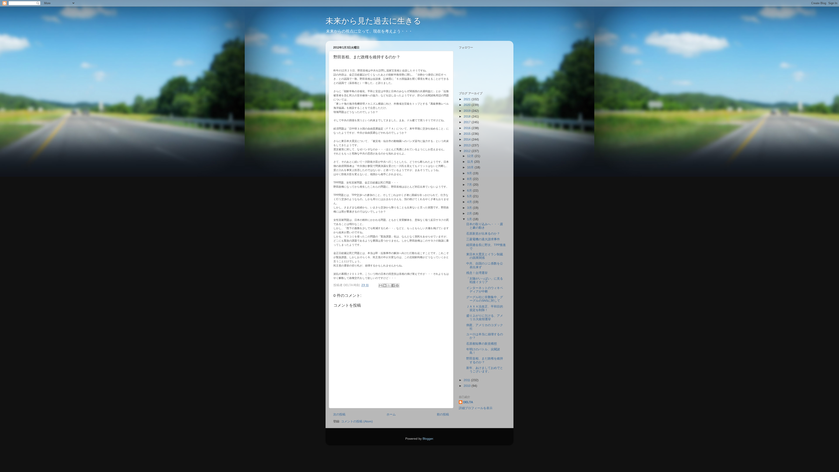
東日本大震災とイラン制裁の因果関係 (484, 256)
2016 (468, 128)
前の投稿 (443, 414)
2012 (468, 151)
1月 (470, 219)
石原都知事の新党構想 (481, 343)
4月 (470, 202)
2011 (467, 380)
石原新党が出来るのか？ (483, 233)
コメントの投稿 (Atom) (357, 421)
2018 (468, 116)
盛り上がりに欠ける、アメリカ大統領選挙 (484, 317)
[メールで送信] (380, 285)
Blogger (428, 438)
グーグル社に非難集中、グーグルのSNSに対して (484, 299)
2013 (468, 145)
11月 (470, 161)
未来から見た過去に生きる (373, 20)
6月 (470, 190)
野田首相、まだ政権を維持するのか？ (484, 360)
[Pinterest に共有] (397, 285)
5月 (470, 196)
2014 (468, 139)
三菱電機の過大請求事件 (483, 239)
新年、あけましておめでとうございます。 (484, 369)
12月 (471, 156)
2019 (468, 110)
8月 (470, 179)
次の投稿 (339, 414)
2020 (468, 105)
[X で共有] (389, 285)
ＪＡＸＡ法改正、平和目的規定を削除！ (484, 308)
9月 (470, 173)
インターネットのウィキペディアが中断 (484, 289)
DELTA (468, 402)
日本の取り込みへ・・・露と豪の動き (484, 226)
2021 (468, 99)
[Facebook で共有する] (393, 285)
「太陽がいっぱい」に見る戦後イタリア (484, 280)
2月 (470, 213)
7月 (470, 184)
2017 (468, 122)
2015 (468, 133)
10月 (471, 167)
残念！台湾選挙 (477, 273)
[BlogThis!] (385, 285)
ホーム (391, 414)
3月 (470, 207)
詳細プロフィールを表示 (475, 408)
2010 (468, 385)
